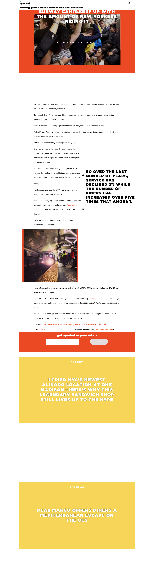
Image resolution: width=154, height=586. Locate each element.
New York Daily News (104, 329)
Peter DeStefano (65, 43)
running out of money (99, 299)
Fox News (41, 329)
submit (99, 342)
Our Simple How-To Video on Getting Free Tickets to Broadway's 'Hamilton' (75, 324)
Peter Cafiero (72, 205)
